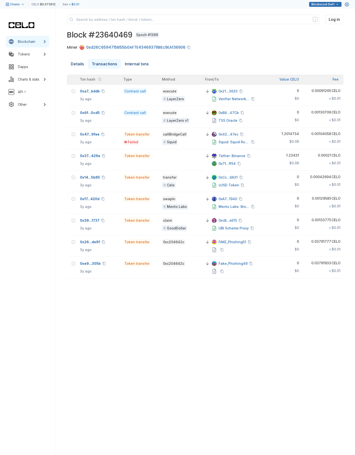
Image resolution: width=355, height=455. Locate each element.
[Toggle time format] (99, 79)
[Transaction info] (73, 91)
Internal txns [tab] (137, 63)
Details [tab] (77, 63)
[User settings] (346, 4)
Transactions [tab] (104, 63)
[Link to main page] (21, 25)
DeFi (322, 4)
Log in (334, 19)
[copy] (189, 47)
